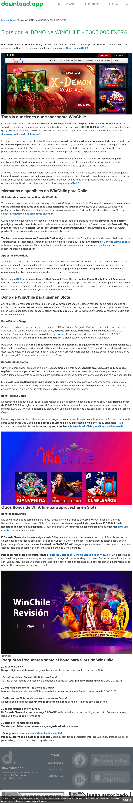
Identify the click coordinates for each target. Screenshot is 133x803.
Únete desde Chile (11, 279)
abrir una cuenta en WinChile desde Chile (37, 733)
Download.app (8, 20)
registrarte (58, 334)
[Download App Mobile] (22, 4)
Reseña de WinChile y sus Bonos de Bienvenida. (96, 426)
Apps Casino (93, 4)
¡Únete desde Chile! (76, 48)
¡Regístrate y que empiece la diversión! (32, 213)
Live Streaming (66, 4)
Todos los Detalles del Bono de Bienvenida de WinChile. (79, 554)
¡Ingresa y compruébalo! (65, 183)
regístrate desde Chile (28, 691)
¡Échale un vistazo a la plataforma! (20, 134)
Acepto (127, 799)
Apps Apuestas (119, 4)
